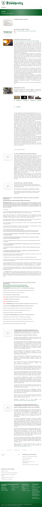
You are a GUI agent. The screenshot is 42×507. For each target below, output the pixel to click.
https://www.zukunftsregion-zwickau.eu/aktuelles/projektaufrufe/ (25, 400)
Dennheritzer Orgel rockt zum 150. (22, 39)
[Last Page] (32, 450)
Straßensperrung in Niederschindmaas (23, 183)
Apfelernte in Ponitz (4, 471)
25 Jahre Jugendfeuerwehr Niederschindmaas (25, 153)
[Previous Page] (4, 450)
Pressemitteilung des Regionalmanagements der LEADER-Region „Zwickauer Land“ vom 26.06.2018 (26, 330)
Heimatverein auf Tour (19, 87)
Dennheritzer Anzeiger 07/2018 (21, 29)
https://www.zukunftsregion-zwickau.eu (24, 446)
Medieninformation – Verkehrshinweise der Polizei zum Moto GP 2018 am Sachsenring (21, 198)
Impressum (20, 504)
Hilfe (5, 504)
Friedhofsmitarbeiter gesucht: (21, 19)
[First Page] (2, 450)
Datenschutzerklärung (12, 504)
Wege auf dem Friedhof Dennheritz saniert (29, 456)
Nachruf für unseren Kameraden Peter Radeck (30, 464)
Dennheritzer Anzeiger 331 (27, 458)
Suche (2, 504)
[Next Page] (29, 450)
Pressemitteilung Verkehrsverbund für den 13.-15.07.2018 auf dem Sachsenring (19, 283)
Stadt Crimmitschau (28, 504)
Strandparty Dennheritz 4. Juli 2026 (7, 477)
